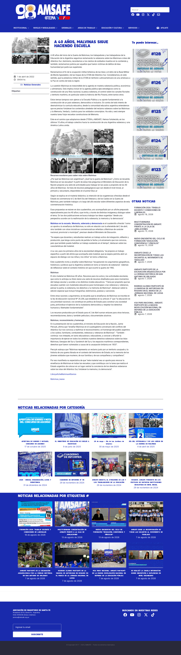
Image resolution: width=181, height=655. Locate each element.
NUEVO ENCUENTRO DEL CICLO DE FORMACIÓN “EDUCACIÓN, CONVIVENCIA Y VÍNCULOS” (109, 532)
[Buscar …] (150, 9)
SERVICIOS (132, 28)
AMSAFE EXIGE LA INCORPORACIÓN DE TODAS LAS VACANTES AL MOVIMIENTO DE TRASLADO (146, 532)
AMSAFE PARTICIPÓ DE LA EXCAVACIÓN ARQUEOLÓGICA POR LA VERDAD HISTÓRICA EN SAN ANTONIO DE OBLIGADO (35, 573)
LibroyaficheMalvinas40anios (63, 374)
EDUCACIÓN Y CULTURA (111, 28)
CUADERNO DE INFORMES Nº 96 (72, 480)
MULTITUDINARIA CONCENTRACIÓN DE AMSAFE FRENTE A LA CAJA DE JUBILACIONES (72, 532)
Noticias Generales (32, 85)
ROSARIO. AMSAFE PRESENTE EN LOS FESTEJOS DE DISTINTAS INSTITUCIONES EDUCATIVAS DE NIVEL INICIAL (146, 482)
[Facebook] (133, 14)
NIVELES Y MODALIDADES (44, 28)
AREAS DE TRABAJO (86, 28)
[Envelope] (158, 14)
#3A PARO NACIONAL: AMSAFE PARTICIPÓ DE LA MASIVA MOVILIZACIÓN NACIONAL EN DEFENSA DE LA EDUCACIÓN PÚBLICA (109, 573)
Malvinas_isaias (57, 379)
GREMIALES (66, 28)
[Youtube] (138, 14)
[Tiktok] (153, 14)
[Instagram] (143, 14)
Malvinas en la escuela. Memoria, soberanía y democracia (76, 223)
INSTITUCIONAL (20, 28)
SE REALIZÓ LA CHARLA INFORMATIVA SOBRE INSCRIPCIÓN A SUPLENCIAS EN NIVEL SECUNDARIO (146, 573)
